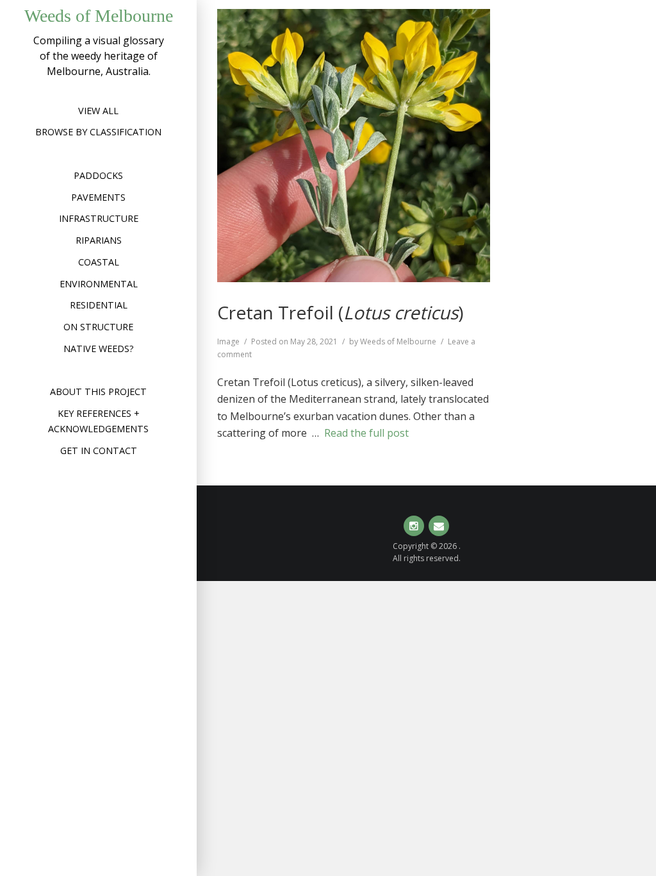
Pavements (98, 197)
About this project (98, 391)
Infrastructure (98, 218)
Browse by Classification (98, 132)
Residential (98, 305)
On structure (98, 327)
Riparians (99, 240)
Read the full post (366, 433)
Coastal (98, 262)
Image (228, 341)
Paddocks (98, 175)
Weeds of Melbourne (98, 16)
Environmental (99, 284)
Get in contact (98, 450)
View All (98, 111)
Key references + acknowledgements (98, 421)
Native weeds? (98, 348)
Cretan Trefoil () (340, 312)
